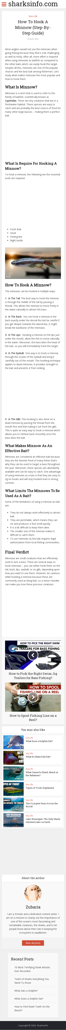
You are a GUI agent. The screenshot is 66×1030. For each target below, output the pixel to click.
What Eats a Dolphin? (26, 990)
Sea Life (33, 16)
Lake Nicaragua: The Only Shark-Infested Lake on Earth (43, 820)
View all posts (33, 943)
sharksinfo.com (33, 4)
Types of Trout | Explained (40, 787)
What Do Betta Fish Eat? (38, 756)
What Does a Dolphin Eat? (39, 741)
